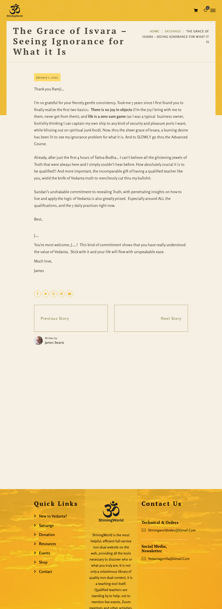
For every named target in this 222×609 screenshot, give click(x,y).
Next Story (171, 318)
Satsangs (173, 31)
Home (154, 31)
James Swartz (54, 342)
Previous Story (55, 318)
